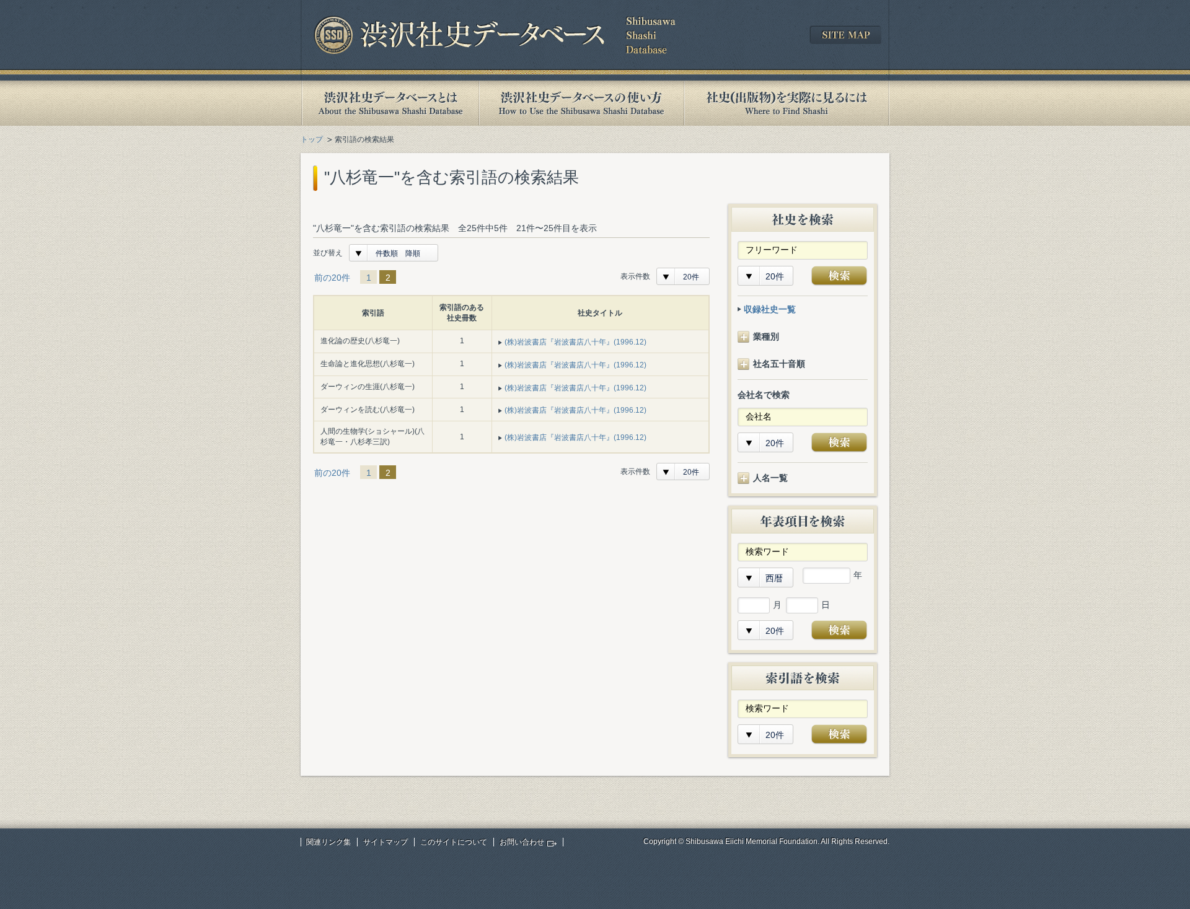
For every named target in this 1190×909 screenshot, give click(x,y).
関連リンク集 (328, 842)
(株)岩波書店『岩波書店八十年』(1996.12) (575, 342)
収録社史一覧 (770, 309)
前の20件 (332, 278)
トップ (312, 139)
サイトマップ (385, 842)
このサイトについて (453, 842)
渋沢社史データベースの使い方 (581, 103)
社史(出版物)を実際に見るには (786, 103)
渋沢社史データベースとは (389, 103)
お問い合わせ (522, 842)
